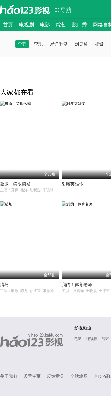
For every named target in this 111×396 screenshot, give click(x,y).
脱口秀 (79, 24)
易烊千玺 (58, 44)
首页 (8, 24)
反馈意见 (55, 376)
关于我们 (8, 376)
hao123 (16, 9)
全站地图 (79, 376)
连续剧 (91, 339)
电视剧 (26, 24)
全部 (22, 44)
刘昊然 (81, 44)
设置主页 (32, 376)
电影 (45, 24)
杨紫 (99, 44)
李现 (38, 44)
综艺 (61, 24)
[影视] (42, 10)
